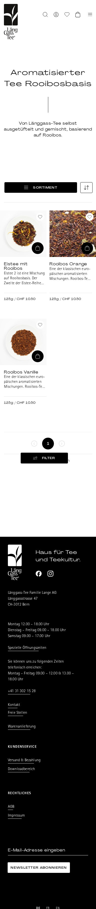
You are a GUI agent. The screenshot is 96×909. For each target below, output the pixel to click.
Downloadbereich (21, 769)
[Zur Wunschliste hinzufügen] (40, 217)
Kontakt (14, 705)
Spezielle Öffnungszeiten (27, 648)
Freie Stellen (17, 713)
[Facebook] (39, 574)
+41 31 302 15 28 (22, 691)
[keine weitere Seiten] (34, 444)
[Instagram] (50, 574)
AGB (11, 807)
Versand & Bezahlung (24, 760)
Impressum (16, 816)
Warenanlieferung (22, 727)
